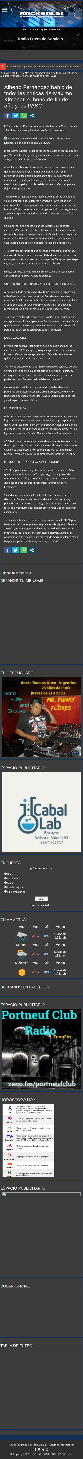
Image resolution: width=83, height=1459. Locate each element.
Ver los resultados (42, 905)
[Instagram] (39, 1449)
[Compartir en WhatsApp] (23, 115)
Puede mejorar (15, 887)
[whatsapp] (47, 1449)
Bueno (10, 874)
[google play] (43, 1449)
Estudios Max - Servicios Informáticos (53, 1444)
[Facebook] (35, 1449)
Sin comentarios (16, 891)
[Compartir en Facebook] (7, 115)
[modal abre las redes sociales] (32, 115)
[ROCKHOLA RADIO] (41, 14)
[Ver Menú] (5, 10)
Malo (10, 883)
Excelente (12, 878)
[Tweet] (15, 115)
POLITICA (17, 73)
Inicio (6, 73)
